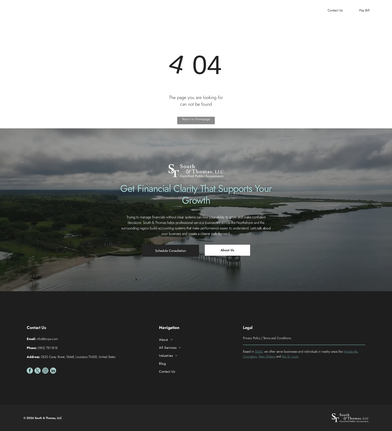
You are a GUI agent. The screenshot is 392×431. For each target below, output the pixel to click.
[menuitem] (143, 10)
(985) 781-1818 (48, 347)
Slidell (258, 351)
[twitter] (38, 371)
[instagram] (45, 371)
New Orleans (266, 356)
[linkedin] (53, 371)
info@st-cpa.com (47, 339)
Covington (249, 356)
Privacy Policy (252, 338)
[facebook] (30, 371)
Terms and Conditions (277, 338)
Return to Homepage (196, 119)
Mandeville (350, 351)
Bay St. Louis (290, 356)
